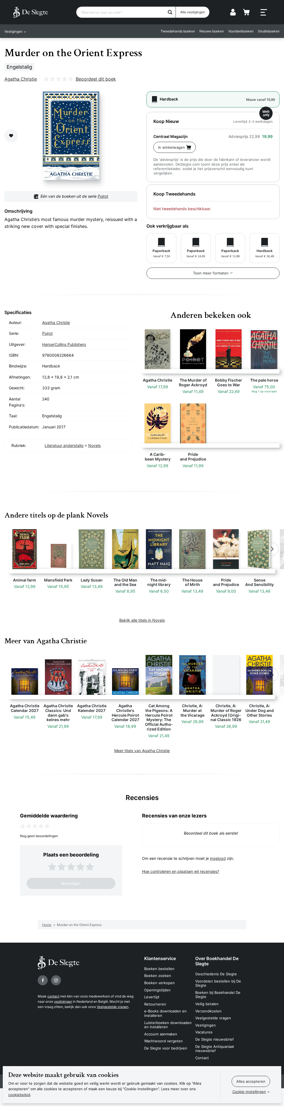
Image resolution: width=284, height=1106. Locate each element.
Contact (202, 1058)
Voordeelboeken (240, 31)
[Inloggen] (233, 12)
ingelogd (218, 858)
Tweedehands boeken (178, 31)
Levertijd (151, 997)
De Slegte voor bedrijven (165, 1048)
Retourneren (155, 1004)
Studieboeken (269, 31)
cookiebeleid (19, 1094)
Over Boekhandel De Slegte (217, 961)
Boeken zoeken (157, 975)
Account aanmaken (160, 1034)
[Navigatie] (264, 12)
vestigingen (63, 1001)
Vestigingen (205, 1025)
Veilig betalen (207, 1004)
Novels (94, 445)
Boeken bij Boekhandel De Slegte (217, 994)
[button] (12, 549)
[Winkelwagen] (246, 12)
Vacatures (203, 1032)
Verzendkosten (208, 1011)
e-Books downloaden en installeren (165, 1013)
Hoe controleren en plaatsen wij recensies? (180, 871)
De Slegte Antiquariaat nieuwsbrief (214, 1048)
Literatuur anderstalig (64, 445)
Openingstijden (157, 990)
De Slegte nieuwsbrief (214, 1039)
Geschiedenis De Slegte (216, 974)
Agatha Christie (20, 79)
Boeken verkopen (159, 983)
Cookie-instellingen (249, 1092)
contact (53, 996)
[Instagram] (56, 980)
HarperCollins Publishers (64, 344)
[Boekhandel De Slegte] (30, 12)
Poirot (103, 196)
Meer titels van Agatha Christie (142, 750)
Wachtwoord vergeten (163, 1041)
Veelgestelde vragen (112, 1007)
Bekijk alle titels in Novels (142, 620)
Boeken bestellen (159, 968)
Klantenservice (160, 958)
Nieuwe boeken (211, 31)
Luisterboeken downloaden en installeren (168, 1024)
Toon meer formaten (211, 273)
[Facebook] (42, 980)
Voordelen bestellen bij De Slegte (218, 983)
